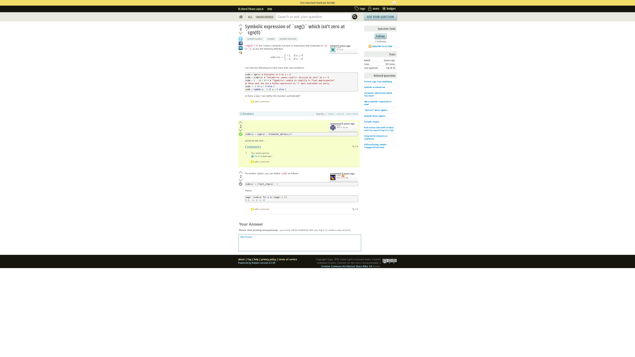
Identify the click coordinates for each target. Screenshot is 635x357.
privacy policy (268, 259)
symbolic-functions (254, 39)
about (241, 259)
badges (391, 8)
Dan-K (339, 48)
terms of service (288, 259)
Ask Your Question (380, 17)
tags (362, 8)
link (356, 146)
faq (249, 259)
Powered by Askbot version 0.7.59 (256, 263)
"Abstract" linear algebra (376, 110)
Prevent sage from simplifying (378, 81)
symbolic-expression (288, 39)
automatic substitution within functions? (378, 94)
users (376, 8)
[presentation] (287, 57)
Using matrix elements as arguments (375, 137)
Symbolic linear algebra (374, 115)
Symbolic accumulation (374, 87)
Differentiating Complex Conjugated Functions (375, 146)
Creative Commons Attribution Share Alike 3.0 (346, 266)
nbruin (339, 125)
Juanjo (339, 175)
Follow (380, 36)
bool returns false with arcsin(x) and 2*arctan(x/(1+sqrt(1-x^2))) (379, 129)
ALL (250, 17)
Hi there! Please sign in (250, 9)
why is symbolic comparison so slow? (377, 103)
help (269, 9)
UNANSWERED (265, 17)
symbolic (271, 39)
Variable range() (371, 121)
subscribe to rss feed (382, 46)
